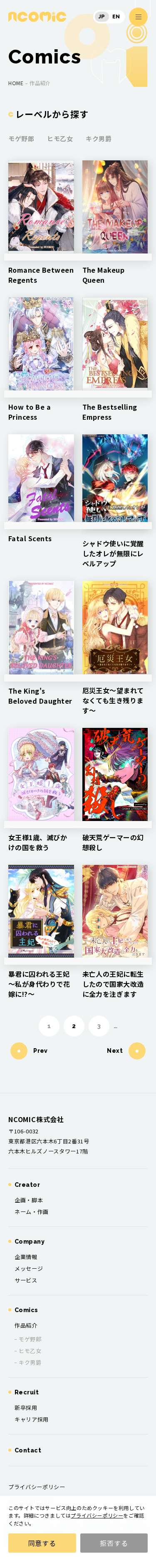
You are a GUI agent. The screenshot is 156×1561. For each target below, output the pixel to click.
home (15, 83)
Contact (28, 1450)
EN (116, 17)
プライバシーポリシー (97, 1515)
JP (102, 17)
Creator (27, 1184)
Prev (40, 1050)
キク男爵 (99, 138)
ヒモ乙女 (60, 138)
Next (115, 1050)
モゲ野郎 (21, 138)
